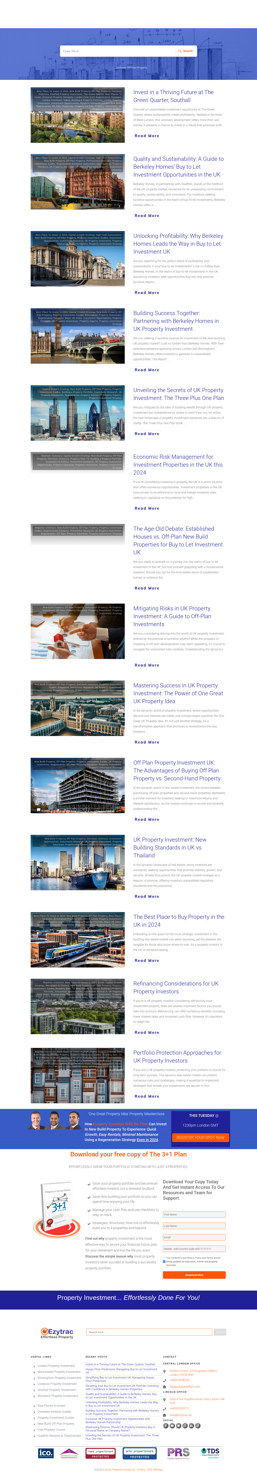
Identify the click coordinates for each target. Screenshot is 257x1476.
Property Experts (78, 244)
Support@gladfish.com (185, 1386)
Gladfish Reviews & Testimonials (59, 1435)
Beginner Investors (52, 456)
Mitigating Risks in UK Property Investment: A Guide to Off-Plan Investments (172, 616)
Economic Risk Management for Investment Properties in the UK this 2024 (178, 464)
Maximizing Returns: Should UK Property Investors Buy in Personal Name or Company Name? (122, 1429)
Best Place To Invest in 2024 (52, 91)
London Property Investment (56, 1366)
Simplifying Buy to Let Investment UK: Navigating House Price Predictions (122, 1379)
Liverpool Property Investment (54, 922)
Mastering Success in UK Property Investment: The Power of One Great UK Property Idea (178, 693)
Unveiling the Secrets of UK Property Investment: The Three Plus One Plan (122, 1437)
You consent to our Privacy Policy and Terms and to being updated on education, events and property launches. (193, 1261)
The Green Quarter (94, 94)
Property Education (87, 167)
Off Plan (56, 106)
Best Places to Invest (51, 1405)
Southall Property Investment (66, 94)
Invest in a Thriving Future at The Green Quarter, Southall (122, 1364)
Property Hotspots (90, 103)
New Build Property (80, 91)
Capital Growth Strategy (81, 158)
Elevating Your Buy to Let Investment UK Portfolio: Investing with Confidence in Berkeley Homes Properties (122, 1388)
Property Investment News (106, 1064)
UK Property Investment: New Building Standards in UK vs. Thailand (170, 847)
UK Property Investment (62, 167)
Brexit (101, 982)
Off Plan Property (101, 91)
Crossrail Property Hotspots (58, 97)
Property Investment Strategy (105, 244)
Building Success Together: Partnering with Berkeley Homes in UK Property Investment (176, 321)
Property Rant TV (79, 459)
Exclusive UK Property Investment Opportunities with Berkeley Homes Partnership (122, 1421)
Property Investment (106, 106)
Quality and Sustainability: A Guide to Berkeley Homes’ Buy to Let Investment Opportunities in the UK (178, 167)
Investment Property (96, 607)
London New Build (111, 103)
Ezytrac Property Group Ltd (119, 1469)
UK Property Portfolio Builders (105, 1067)
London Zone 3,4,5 (85, 97)
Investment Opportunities (65, 103)
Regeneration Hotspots (108, 97)
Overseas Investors (58, 459)
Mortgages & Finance (57, 985)
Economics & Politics (57, 462)
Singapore (63, 687)
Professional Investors (98, 161)
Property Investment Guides (92, 238)
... (224, 125)
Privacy (141, 1469)
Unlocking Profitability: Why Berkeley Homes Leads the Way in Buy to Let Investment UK (178, 244)
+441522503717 (179, 1408)
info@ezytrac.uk (181, 1415)
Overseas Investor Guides (54, 1411)
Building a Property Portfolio (87, 100)
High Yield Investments (108, 158)
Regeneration (43, 106)
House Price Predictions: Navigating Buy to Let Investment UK (122, 1371)
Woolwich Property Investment (58, 1396)
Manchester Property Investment (55, 925)
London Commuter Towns (56, 100)
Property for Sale (84, 106)
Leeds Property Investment (106, 919)
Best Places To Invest (88, 988)
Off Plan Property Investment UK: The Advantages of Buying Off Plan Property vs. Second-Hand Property (177, 770)
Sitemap (158, 1469)
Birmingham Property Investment (103, 315)
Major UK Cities (73, 318)
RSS (149, 1469)
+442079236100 (179, 1380)
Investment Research (72, 241)
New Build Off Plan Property (56, 1423)
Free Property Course (51, 1429)
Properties (68, 106)
